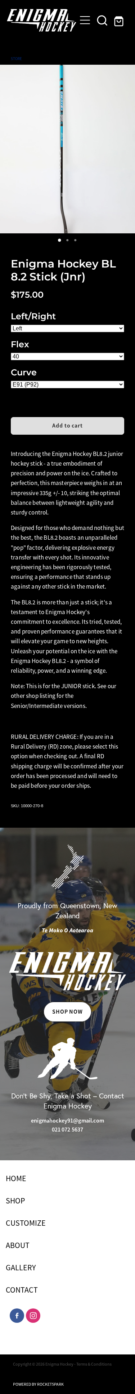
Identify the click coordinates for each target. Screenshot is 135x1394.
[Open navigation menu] (85, 20)
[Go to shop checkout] (119, 20)
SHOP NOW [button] (67, 1011)
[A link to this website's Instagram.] (33, 1315)
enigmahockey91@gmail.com (67, 1120)
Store (16, 58)
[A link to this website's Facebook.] (17, 1315)
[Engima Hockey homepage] (42, 20)
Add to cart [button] (67, 425)
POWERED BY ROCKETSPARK (38, 1384)
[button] (102, 20)
